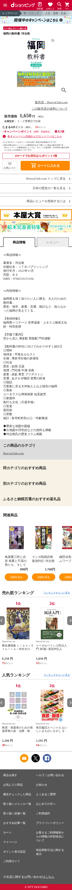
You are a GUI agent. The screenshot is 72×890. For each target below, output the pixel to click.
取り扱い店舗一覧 (14, 813)
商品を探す (10, 775)
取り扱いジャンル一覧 (17, 803)
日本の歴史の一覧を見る (49, 188)
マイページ (10, 842)
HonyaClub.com (13, 453)
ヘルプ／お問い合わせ (50, 775)
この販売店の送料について (50, 108)
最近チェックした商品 (17, 794)
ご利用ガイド (11, 861)
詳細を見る (16, 577)
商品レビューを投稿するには (46, 201)
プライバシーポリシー (50, 823)
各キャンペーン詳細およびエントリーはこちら (34, 136)
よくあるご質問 (46, 794)
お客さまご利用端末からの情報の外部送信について (50, 836)
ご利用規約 (43, 813)
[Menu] (5, 5)
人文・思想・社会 (55, 13)
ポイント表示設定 (14, 851)
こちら (49, 876)
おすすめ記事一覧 (14, 823)
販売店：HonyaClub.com (51, 102)
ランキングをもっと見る (57, 592)
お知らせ (41, 784)
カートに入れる (45, 165)
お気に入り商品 (13, 784)
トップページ (10, 13)
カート (7, 832)
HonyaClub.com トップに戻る (46, 178)
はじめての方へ (46, 803)
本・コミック (31, 13)
